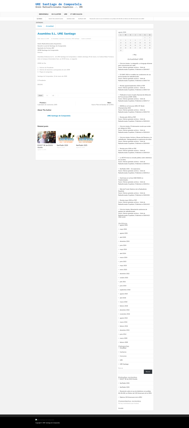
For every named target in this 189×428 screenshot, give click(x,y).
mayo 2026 (123, 229)
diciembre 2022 (124, 273)
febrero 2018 (124, 306)
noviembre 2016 (125, 314)
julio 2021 (123, 281)
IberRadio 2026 (71, 18)
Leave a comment (86, 38)
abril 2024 (123, 253)
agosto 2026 (124, 225)
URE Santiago (75, 38)
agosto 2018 (124, 294)
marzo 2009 (123, 338)
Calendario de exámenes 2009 (47, 103)
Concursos (68, 38)
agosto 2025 (124, 233)
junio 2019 (123, 285)
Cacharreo (62, 38)
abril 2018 (123, 298)
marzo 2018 (123, 302)
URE (65, 14)
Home (40, 26)
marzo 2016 (123, 322)
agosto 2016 (124, 318)
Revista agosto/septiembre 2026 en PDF (132, 85)
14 (140, 42)
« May (134, 54)
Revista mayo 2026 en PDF (128, 200)
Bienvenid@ (44, 14)
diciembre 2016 (124, 310)
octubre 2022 (124, 277)
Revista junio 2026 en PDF (128, 148)
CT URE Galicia (76, 14)
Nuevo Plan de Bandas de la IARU (103, 103)
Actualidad (50, 26)
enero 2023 (123, 269)
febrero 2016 (124, 326)
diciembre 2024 (124, 241)
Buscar (120, 368)
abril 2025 (123, 237)
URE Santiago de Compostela (58, 4)
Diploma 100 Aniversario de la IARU (131, 397)
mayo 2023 (123, 265)
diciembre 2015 (124, 330)
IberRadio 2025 (82, 18)
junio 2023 (123, 261)
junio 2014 (123, 334)
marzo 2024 (123, 257)
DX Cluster (56, 14)
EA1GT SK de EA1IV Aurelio (56, 18)
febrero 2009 (124, 342)
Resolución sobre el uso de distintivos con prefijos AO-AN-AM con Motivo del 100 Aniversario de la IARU (117, 18)
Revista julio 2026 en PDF (128, 117)
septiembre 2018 (125, 290)
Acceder (120, 408)
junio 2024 (123, 245)
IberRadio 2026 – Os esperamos (130, 169)
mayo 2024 (123, 249)
